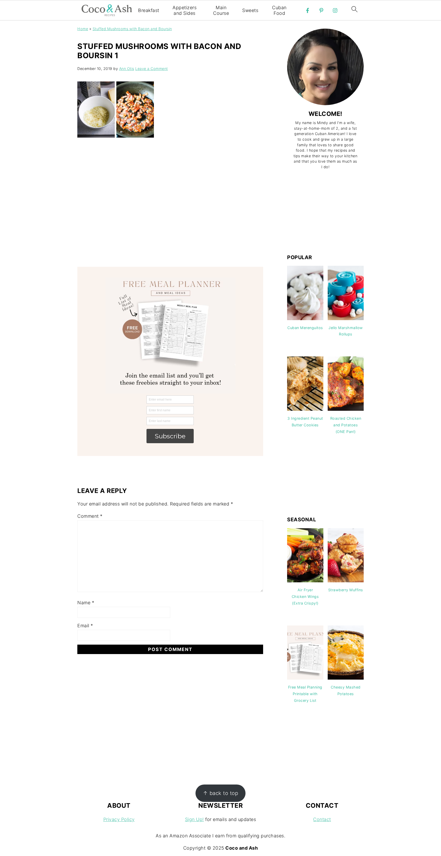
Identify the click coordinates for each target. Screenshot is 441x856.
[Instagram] (335, 10)
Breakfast (148, 10)
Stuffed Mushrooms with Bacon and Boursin (132, 29)
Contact (322, 819)
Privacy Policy (119, 819)
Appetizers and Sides (185, 10)
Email (85, 625)
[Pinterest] (321, 10)
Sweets (250, 10)
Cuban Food (279, 10)
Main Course (221, 10)
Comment (90, 516)
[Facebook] (307, 10)
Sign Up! (194, 819)
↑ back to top (220, 793)
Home (82, 29)
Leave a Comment (151, 68)
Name (85, 602)
